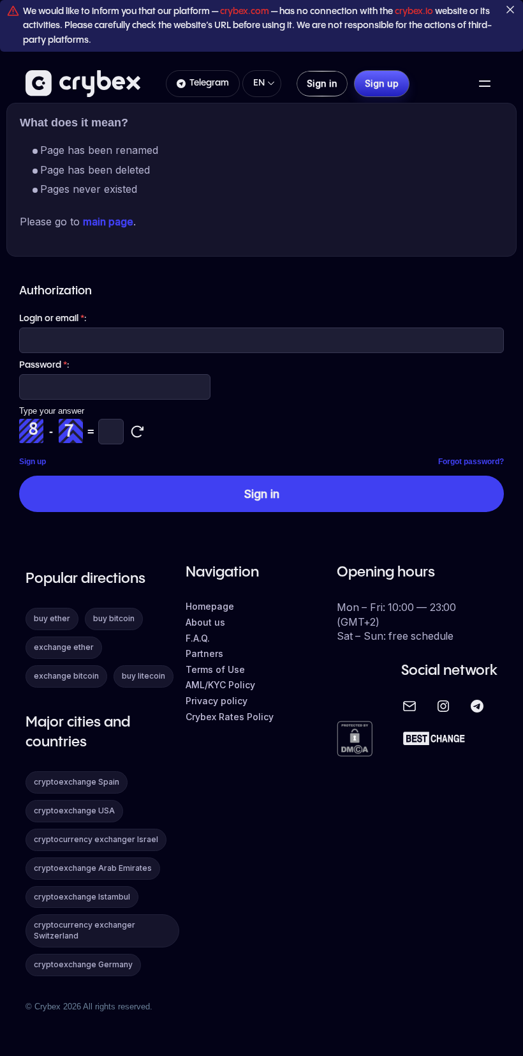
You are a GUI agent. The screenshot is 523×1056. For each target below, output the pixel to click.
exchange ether (64, 647)
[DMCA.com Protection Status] (354, 739)
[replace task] (137, 431)
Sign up (32, 461)
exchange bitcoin (66, 676)
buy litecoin (143, 676)
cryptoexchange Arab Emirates (93, 868)
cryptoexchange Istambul (82, 896)
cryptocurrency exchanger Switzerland (84, 930)
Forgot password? (471, 461)
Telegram (209, 83)
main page (108, 221)
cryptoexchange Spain (76, 782)
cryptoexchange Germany (83, 964)
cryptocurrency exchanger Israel (96, 839)
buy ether (52, 618)
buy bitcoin (114, 618)
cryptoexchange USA (74, 810)
